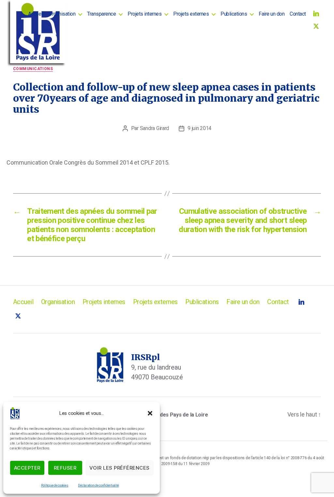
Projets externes (191, 14)
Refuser (65, 468)
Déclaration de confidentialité (98, 485)
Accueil (36, 14)
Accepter (27, 468)
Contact (298, 14)
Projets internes (144, 14)
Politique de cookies (54, 485)
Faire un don (271, 14)
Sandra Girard (154, 128)
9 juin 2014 (199, 128)
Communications (33, 68)
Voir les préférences (119, 468)
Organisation (62, 14)
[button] (150, 413)
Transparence (101, 14)
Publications (233, 14)
